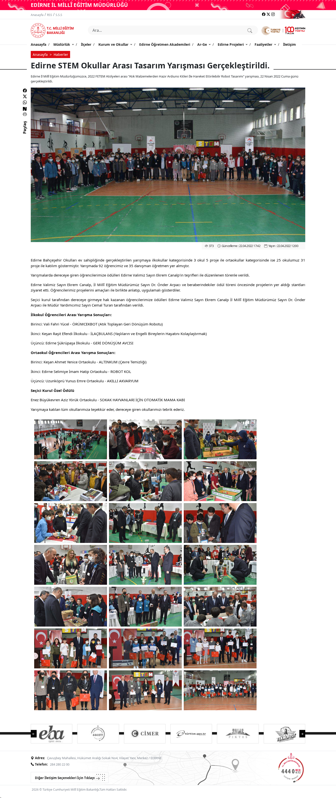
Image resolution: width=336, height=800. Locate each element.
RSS (49, 15)
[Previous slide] (36, 733)
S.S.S (59, 15)
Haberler (61, 54)
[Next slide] (300, 733)
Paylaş (24, 132)
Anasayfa (37, 15)
